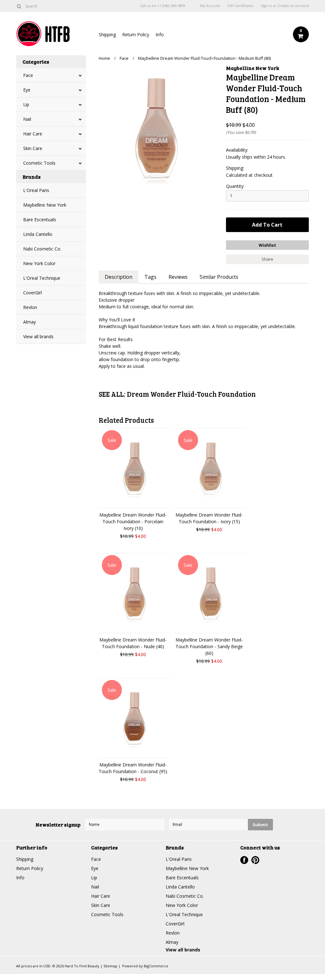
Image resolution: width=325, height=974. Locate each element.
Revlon (30, 307)
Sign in (266, 5)
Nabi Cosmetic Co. (42, 249)
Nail (27, 119)
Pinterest (255, 860)
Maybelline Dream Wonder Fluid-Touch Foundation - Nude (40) (133, 643)
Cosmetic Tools (39, 163)
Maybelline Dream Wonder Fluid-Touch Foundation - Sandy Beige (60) (209, 646)
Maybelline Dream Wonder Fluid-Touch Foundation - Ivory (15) (209, 518)
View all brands (38, 336)
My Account (210, 5)
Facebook (244, 860)
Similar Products (219, 276)
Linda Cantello (37, 234)
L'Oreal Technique (41, 278)
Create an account (293, 5)
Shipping (107, 34)
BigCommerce (156, 966)
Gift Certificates (240, 5)
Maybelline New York (44, 205)
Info (160, 34)
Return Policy (135, 34)
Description (118, 276)
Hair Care (32, 134)
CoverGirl (32, 293)
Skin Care (32, 148)
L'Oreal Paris (36, 190)
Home (104, 58)
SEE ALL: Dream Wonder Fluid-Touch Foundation (177, 394)
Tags (150, 276)
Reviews (178, 276)
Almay (29, 322)
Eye (26, 90)
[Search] (19, 6)
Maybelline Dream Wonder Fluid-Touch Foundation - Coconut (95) (133, 768)
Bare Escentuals (39, 219)
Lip (26, 104)
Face (28, 75)
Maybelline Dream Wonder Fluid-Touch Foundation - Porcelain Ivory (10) (133, 521)
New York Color (39, 263)
